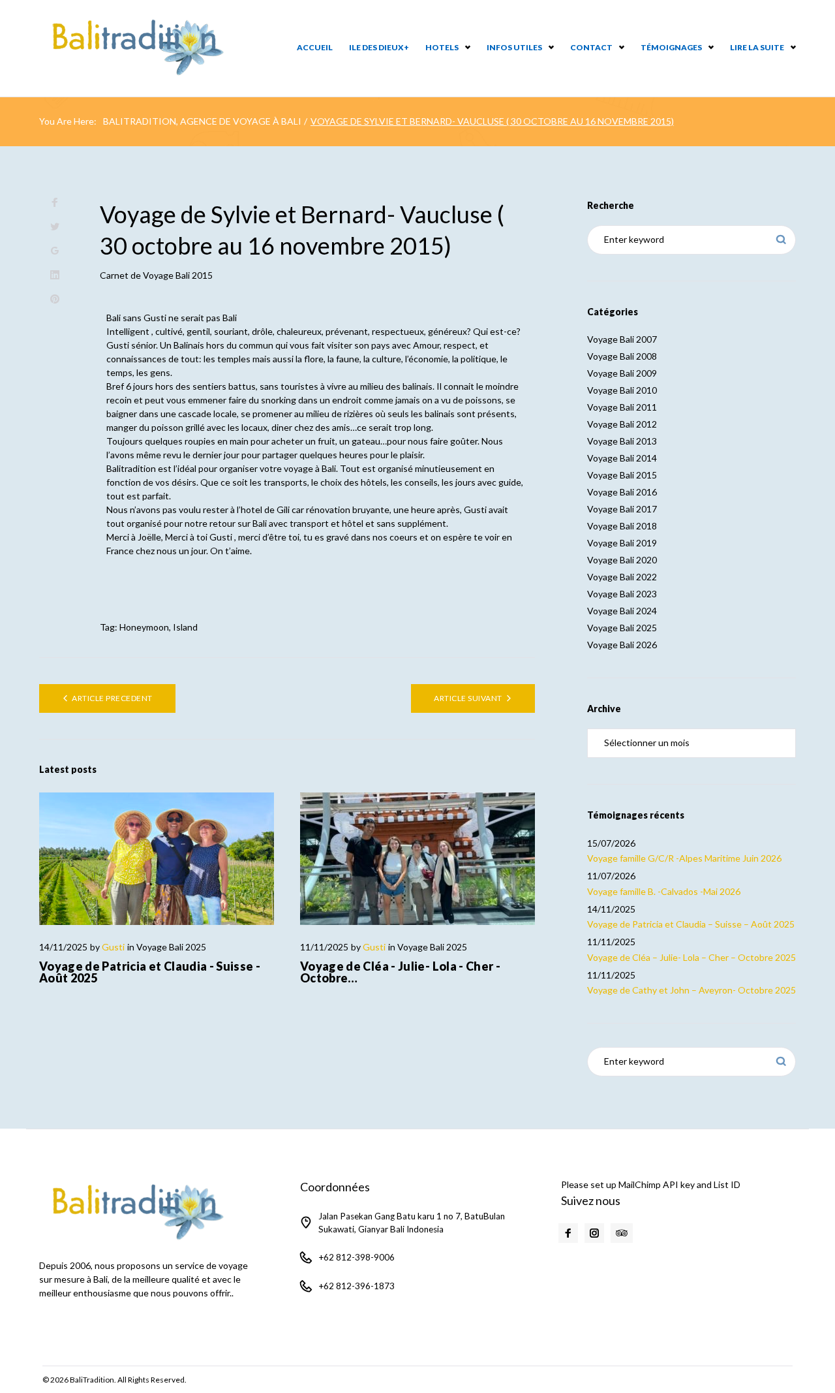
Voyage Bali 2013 (622, 440)
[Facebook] (568, 1233)
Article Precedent (112, 698)
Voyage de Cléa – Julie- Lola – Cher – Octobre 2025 (691, 957)
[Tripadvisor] (622, 1233)
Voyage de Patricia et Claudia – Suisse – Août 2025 (691, 924)
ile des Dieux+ (379, 47)
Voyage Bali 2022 (622, 576)
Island (185, 627)
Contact (591, 47)
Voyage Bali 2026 (622, 644)
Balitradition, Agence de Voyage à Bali (202, 121)
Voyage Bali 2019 (622, 542)
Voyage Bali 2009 (622, 373)
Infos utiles (514, 47)
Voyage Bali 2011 (622, 407)
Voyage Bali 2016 (622, 491)
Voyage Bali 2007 (622, 339)
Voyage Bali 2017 (622, 508)
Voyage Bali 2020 (622, 559)
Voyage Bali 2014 (622, 457)
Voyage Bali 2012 (622, 424)
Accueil (315, 47)
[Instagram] (594, 1233)
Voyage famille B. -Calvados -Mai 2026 (663, 891)
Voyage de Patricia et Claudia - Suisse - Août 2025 (149, 972)
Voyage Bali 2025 (171, 946)
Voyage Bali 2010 (622, 390)
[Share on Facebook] (54, 202)
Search (781, 240)
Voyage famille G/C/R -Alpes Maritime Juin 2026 (684, 858)
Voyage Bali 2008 (622, 356)
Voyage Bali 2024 (622, 610)
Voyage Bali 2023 (622, 593)
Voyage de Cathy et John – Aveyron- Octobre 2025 (691, 989)
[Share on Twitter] (54, 226)
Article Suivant (468, 698)
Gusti (113, 946)
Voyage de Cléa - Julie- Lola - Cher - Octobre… (400, 972)
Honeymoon (144, 627)
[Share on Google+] (54, 251)
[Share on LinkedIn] (54, 275)
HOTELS (442, 47)
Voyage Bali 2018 (622, 525)
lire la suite (757, 47)
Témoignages (671, 47)
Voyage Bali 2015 (178, 275)
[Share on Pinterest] (54, 299)
